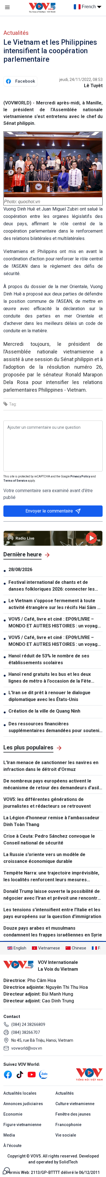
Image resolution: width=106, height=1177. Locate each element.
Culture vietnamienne (74, 1103)
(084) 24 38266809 (28, 1024)
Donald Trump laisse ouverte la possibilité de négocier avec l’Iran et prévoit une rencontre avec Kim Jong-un (51, 895)
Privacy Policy (80, 476)
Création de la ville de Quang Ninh (44, 711)
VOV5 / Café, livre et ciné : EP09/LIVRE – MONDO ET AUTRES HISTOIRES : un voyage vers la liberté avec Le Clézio (54, 622)
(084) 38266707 (25, 1032)
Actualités (16, 32)
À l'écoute (12, 1145)
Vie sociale (65, 1135)
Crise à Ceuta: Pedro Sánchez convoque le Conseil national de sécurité (49, 839)
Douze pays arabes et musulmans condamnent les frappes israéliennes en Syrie (52, 931)
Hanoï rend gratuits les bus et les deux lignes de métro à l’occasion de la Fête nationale (49, 678)
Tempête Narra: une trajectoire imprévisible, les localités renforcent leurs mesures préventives (51, 876)
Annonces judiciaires (23, 1103)
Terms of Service (15, 480)
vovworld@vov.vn (26, 1048)
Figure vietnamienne (22, 1124)
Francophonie (68, 1124)
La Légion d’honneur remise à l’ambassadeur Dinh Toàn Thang (51, 821)
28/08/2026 (20, 569)
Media (9, 1135)
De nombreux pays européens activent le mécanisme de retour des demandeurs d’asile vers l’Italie (52, 784)
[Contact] (6, 1170)
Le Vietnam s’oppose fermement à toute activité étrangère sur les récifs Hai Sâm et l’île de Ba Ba (55, 604)
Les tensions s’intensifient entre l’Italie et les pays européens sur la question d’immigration (52, 913)
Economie (12, 1114)
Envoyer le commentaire (49, 511)
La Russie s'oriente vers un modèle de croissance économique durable (44, 858)
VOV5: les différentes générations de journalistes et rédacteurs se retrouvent (47, 803)
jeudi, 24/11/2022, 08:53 (81, 79)
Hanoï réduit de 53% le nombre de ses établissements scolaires (48, 659)
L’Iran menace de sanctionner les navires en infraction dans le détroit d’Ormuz (50, 766)
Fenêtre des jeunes (73, 1114)
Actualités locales (19, 1093)
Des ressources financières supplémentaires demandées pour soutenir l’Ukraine (54, 727)
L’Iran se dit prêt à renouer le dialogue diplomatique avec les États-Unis (49, 696)
